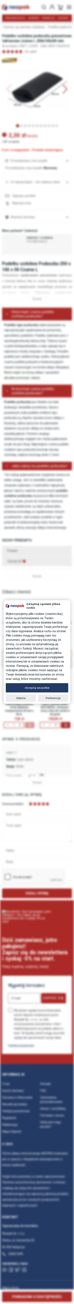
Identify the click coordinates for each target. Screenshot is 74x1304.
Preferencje (53, 698)
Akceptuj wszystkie (37, 688)
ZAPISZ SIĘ (53, 998)
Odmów (21, 698)
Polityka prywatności (21, 1045)
